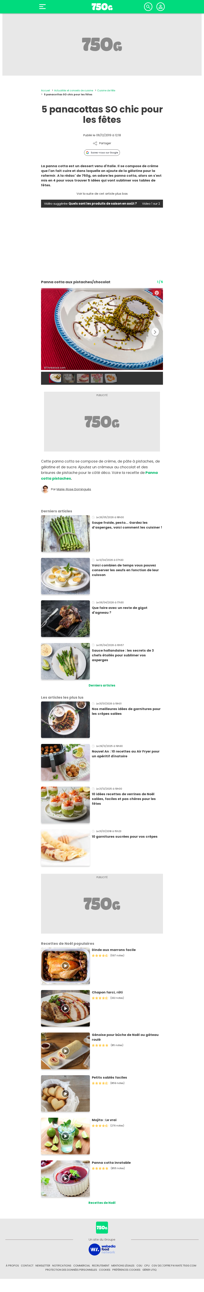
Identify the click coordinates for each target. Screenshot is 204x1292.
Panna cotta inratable (111, 1162)
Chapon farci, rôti (107, 992)
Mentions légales (122, 1265)
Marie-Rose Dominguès (74, 489)
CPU (147, 1265)
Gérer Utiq (149, 1269)
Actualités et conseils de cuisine (73, 90)
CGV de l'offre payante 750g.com (174, 1265)
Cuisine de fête (106, 90)
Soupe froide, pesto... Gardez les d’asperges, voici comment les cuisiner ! (127, 525)
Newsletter (42, 1265)
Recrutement (100, 1265)
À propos (12, 1265)
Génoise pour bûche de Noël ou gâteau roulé (125, 1037)
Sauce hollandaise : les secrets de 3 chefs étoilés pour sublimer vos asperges (123, 655)
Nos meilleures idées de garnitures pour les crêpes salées (126, 711)
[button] (157, 293)
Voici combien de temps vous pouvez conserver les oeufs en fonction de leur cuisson (125, 570)
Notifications (61, 1265)
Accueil (45, 90)
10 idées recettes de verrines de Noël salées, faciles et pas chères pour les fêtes (124, 799)
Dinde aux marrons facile (114, 950)
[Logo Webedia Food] (102, 1249)
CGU (139, 1265)
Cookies (104, 1269)
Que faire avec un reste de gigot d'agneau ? (119, 610)
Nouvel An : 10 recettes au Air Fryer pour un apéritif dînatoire (126, 753)
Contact (27, 1265)
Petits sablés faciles (109, 1077)
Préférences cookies (126, 1269)
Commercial (81, 1265)
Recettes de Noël (102, 1203)
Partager (105, 143)
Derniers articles (102, 685)
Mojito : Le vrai (104, 1120)
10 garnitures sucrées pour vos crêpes (125, 836)
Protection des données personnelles (71, 1269)
